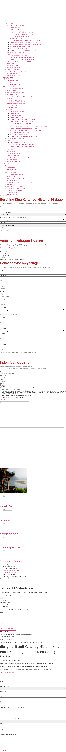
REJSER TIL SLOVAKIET (13, 75)
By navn (2, 681)
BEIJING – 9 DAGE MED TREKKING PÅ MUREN (24, 42)
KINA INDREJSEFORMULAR (14, 88)
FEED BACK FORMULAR (13, 108)
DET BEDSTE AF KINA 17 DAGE (19, 48)
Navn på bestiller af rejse (7, 675)
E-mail (2, 302)
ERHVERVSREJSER (12, 106)
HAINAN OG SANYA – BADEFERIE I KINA (18, 61)
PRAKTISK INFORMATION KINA (15, 104)
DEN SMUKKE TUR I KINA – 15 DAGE (21, 46)
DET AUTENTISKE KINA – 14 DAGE (20, 37)
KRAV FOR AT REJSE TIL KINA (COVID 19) (19, 96)
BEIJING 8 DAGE (15, 27)
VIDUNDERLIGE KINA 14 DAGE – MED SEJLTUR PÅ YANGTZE (28, 40)
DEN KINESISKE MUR (12, 73)
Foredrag (5, 520)
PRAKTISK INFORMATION (7, 672)
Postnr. (2, 286)
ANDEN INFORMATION (10, 86)
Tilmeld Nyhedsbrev (11, 547)
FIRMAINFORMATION (12, 81)
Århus (3, 385)
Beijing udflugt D (5, 255)
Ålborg (3, 381)
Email (1, 617)
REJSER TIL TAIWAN (12, 65)
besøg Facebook (9, 533)
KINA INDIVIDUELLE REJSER (15, 38)
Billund (3, 377)
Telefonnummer (4, 296)
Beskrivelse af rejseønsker (8, 734)
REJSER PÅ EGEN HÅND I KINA (15, 52)
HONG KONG (10, 63)
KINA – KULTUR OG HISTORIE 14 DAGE (21, 35)
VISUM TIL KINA (11, 90)
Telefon (2, 702)
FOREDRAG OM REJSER (13, 85)
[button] (9, 248)
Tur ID (2, 729)
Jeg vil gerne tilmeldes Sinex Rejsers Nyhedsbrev (16, 395)
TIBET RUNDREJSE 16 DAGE (18, 56)
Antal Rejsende (4, 686)
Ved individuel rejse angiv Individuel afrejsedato (14, 217)
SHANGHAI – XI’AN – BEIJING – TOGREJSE (22, 33)
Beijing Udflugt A (5, 252)
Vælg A (3, 253)
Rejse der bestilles (5, 212)
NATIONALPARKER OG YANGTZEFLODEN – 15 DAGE (26, 44)
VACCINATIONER (11, 94)
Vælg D (3, 257)
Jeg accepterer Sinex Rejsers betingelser (13, 397)
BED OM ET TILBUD (12, 83)
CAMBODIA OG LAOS (12, 69)
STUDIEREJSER (8, 77)
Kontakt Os (6, 506)
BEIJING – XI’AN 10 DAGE (17, 31)
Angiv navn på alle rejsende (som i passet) (13, 707)
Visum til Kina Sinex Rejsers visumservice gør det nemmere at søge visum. (18, 387)
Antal (1, 206)
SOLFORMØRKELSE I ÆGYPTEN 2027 (17, 71)
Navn (1, 612)
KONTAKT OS (7, 79)
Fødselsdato (3, 307)
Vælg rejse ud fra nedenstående (9, 718)
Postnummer (4, 623)
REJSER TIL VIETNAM (13, 67)
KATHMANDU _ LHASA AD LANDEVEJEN (22, 58)
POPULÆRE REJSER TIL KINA (15, 25)
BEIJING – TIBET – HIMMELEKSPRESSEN (22, 60)
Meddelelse (3, 227)
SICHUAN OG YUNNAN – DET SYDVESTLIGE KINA (25, 50)
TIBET (8, 54)
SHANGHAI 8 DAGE (15, 29)
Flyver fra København (7, 373)
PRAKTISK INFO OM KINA (14, 100)
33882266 (6, 604)
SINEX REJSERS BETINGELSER (15, 102)
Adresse (2, 281)
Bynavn (2, 291)
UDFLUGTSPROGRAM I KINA (15, 92)
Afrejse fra (3, 375)
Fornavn (2, 270)
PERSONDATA (10, 98)
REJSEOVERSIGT (8, 23)
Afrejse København (5, 371)
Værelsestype (4, 222)
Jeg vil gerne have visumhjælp (10, 389)
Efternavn (3, 275)
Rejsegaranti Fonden (11, 561)
